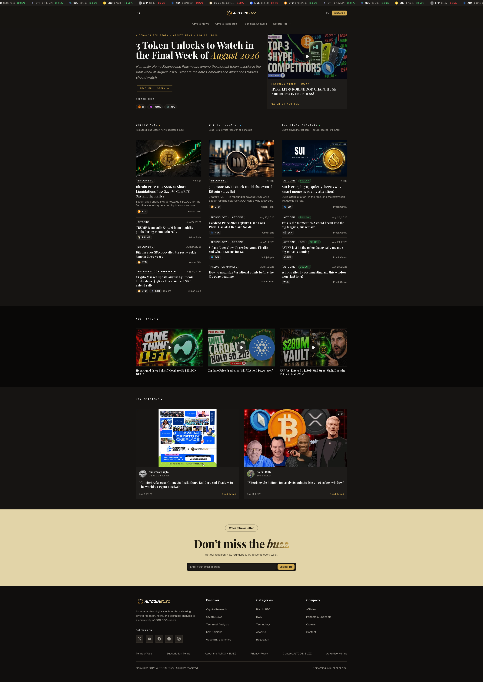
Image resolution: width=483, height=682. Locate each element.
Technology (219, 217)
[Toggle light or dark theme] (327, 13)
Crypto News (200, 23)
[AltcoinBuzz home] (241, 13)
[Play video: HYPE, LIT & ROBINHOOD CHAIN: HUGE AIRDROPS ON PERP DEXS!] (307, 56)
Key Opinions (214, 632)
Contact (311, 632)
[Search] (139, 13)
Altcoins (143, 222)
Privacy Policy (259, 653)
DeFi (302, 242)
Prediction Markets (224, 266)
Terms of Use (144, 653)
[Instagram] (179, 639)
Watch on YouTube (285, 103)
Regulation (262, 639)
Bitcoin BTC (145, 180)
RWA (259, 617)
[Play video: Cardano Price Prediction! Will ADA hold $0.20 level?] (241, 347)
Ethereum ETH (167, 271)
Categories (280, 23)
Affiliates (311, 609)
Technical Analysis (255, 23)
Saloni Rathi (194, 237)
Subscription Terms (178, 653)
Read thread (229, 494)
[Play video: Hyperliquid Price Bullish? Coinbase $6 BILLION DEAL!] (169, 347)
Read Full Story (153, 88)
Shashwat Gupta (159, 472)
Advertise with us (336, 653)
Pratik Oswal (340, 206)
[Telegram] (159, 639)
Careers (311, 624)
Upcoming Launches (218, 639)
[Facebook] (169, 639)
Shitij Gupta (267, 257)
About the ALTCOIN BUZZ (220, 653)
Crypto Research (226, 23)
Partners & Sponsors (318, 617)
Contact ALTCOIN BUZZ (297, 653)
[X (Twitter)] (139, 639)
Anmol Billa (195, 262)
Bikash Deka (145, 99)
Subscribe (339, 13)
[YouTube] (149, 639)
